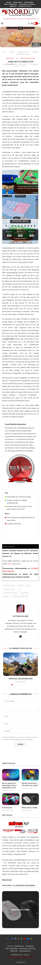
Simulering (24, 593)
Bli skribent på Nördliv (27, 4)
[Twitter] (12, 939)
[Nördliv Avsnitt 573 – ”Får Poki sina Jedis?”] (30, 775)
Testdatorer (28, 2)
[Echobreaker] (10, 799)
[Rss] (18, 939)
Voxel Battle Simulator (20, 596)
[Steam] (31, 939)
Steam (9, 564)
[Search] (29, 23)
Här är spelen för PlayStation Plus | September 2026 (9, 785)
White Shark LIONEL (30, 808)
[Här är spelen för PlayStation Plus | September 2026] (10, 775)
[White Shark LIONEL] (30, 799)
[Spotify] (21, 939)
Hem (4, 52)
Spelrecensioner (23, 52)
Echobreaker (7, 808)
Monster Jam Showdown (20, 679)
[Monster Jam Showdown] (20, 664)
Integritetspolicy (24, 6)
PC (19, 589)
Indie (28, 585)
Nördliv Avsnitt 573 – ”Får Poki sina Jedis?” (30, 784)
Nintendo (35, 52)
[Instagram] (7, 939)
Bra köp (20, 585)
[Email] (27, 939)
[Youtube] (24, 939)
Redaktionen (17, 2)
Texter (12, 52)
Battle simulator (9, 585)
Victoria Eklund (10, 64)
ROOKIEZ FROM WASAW (10, 593)
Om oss (8, 2)
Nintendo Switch (9, 589)
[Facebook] (9, 939)
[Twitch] (34, 939)
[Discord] (15, 939)
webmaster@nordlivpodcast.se (20, 957)
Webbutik (13, 6)
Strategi (6, 596)
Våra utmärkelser (10, 4)
